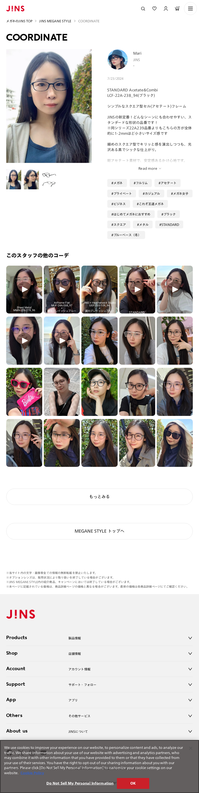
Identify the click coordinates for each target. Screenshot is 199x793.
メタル (143, 224)
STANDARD (170, 224)
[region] (99, 766)
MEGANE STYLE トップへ (100, 531)
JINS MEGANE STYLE (55, 21)
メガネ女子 (181, 193)
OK (133, 783)
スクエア (119, 224)
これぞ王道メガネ (151, 203)
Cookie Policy (32, 773)
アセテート (168, 182)
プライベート (122, 193)
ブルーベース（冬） (127, 234)
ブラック (170, 214)
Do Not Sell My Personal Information (80, 783)
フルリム (142, 182)
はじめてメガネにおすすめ (131, 214)
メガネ (118, 182)
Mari (137, 53)
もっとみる (99, 497)
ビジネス (119, 203)
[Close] (190, 748)
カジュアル (152, 193)
